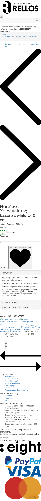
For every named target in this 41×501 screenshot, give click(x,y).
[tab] (20, 273)
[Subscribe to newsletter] (21, 437)
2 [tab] (5, 345)
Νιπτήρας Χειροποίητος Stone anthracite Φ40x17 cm (10, 329)
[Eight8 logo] (20, 454)
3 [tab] (5, 348)
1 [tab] (5, 342)
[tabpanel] (30, 327)
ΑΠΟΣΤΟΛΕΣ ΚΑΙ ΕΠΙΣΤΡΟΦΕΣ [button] (15, 307)
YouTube (8, 400)
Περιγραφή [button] (7, 272)
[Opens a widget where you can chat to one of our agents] (32, 497)
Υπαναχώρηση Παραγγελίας (16, 390)
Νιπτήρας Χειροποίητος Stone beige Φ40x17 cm (30, 327)
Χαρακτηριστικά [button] (9, 302)
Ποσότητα (4, 236)
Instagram (8, 398)
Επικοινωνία (9, 388)
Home (4, 34)
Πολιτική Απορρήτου (12, 383)
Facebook (8, 396)
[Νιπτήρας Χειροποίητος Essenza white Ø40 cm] (23, 45)
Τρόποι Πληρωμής (12, 381)
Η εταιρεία (9, 376)
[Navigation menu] (36, 20)
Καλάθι (4, 267)
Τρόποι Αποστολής (12, 379)
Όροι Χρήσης (10, 385)
